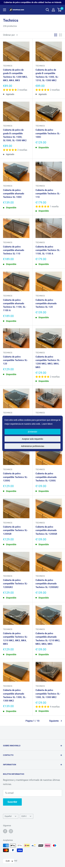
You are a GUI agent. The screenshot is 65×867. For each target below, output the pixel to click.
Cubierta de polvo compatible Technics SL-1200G (15, 477)
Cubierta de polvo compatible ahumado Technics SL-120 (46, 303)
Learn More (47, 424)
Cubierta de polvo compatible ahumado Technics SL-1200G (46, 477)
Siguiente (54, 720)
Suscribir (12, 801)
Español (8, 816)
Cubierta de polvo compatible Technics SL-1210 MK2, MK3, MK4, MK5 (15, 638)
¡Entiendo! (32, 431)
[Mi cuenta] (53, 9)
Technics (7, 66)
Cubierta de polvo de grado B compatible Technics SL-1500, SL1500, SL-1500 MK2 (15, 135)
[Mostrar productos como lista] (60, 35)
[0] (59, 10)
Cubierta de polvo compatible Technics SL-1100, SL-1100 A (48, 250)
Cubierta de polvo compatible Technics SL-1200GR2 (15, 584)
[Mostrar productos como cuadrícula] (55, 35)
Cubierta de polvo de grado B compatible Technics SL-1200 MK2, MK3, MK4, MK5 (15, 75)
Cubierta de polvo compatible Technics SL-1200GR (15, 530)
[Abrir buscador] (47, 9)
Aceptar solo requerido (32, 439)
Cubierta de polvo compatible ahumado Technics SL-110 (13, 250)
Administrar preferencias (32, 446)
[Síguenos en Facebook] (5, 831)
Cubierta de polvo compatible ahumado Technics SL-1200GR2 (47, 584)
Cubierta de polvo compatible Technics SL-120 (15, 360)
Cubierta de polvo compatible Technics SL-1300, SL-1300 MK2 (48, 694)
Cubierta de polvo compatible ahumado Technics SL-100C (13, 194)
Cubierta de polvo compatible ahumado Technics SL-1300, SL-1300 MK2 (14, 695)
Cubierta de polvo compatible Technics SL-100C (48, 133)
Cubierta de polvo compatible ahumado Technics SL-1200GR (46, 530)
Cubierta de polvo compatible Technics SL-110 (48, 194)
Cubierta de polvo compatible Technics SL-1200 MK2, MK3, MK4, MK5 (48, 362)
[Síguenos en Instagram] (11, 831)
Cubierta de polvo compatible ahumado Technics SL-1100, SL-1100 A (14, 305)
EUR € (23, 816)
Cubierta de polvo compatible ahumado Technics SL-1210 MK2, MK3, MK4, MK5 (48, 638)
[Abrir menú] (4, 10)
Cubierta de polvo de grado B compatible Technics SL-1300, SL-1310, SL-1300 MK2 (47, 75)
